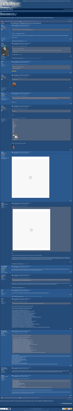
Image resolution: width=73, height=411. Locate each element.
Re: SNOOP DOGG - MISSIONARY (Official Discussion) (22, 43)
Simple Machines (40, 408)
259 (11, 21)
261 (14, 21)
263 (17, 21)
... (4, 21)
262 (15, 21)
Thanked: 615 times (4, 57)
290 (37, 21)
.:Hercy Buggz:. (4, 266)
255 (5, 21)
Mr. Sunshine (4, 367)
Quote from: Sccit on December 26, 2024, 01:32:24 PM (19, 64)
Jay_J (34, 17)
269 (26, 21)
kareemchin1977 (40, 296)
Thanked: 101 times (4, 334)
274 (33, 21)
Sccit (2, 25)
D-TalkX (27, 263)
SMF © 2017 (36, 408)
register (11, 11)
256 (7, 21)
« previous (68, 19)
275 (34, 21)
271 (28, 21)
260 (12, 21)
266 (21, 21)
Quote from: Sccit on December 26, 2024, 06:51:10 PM (19, 46)
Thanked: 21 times (3, 65)
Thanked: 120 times (4, 379)
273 (31, 21)
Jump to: (61, 403)
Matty (32, 17)
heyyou (25, 263)
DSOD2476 (29, 296)
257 (8, 21)
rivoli (2, 290)
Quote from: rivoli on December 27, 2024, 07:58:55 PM (19, 301)
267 (23, 21)
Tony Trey (3, 275)
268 (24, 21)
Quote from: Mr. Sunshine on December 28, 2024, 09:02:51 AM (20, 378)
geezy (2, 93)
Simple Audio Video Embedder (37, 409)
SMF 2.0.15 (32, 408)
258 (9, 21)
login (8, 11)
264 (18, 21)
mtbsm (2, 203)
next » (71, 19)
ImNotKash (35, 296)
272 (30, 21)
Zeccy (2, 61)
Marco (36, 17)
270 (27, 21)
